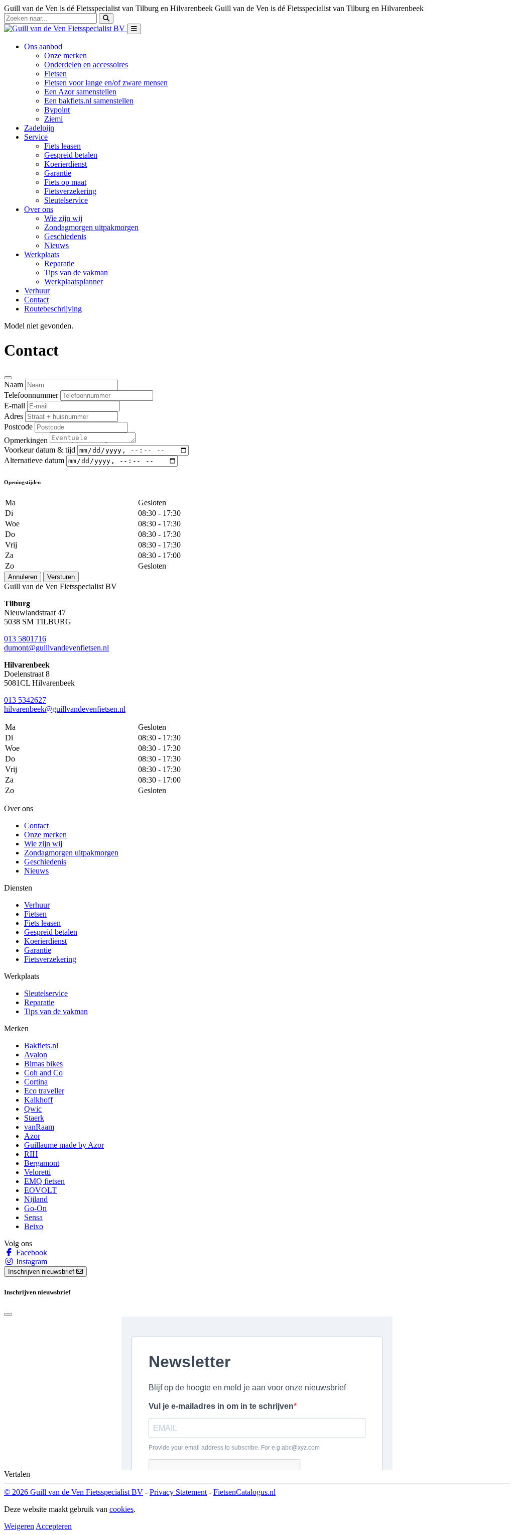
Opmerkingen (26, 440)
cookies (121, 1509)
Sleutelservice (66, 200)
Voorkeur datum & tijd (39, 450)
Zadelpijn (39, 128)
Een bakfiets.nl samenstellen (89, 100)
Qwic (33, 1109)
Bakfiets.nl (41, 1045)
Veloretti (37, 1172)
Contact (36, 299)
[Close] (8, 377)
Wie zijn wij (63, 218)
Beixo (33, 1226)
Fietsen (55, 73)
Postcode (18, 426)
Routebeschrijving (53, 308)
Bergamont (41, 1163)
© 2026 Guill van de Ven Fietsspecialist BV (73, 1492)
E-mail (14, 405)
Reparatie (59, 263)
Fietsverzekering (70, 191)
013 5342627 (25, 700)
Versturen (61, 577)
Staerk (34, 1118)
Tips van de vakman (76, 272)
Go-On (35, 1208)
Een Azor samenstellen (80, 91)
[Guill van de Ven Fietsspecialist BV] (65, 28)
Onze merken (65, 55)
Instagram (30, 1261)
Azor (32, 1136)
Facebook (30, 1252)
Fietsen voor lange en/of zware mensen (106, 82)
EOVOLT (40, 1190)
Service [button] (36, 137)
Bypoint (57, 109)
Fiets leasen (62, 146)
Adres (13, 416)
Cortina (36, 1081)
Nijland (36, 1199)
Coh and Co (43, 1072)
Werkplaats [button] (41, 254)
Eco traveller (44, 1090)
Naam (13, 384)
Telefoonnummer (31, 395)
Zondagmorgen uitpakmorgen (91, 227)
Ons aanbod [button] (43, 46)
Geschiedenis (65, 236)
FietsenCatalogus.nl (244, 1492)
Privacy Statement (178, 1492)
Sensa (33, 1217)
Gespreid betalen (70, 155)
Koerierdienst (65, 164)
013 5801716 (25, 638)
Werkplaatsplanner (73, 281)
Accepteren (54, 1526)
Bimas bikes (43, 1063)
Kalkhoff (38, 1099)
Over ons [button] (38, 209)
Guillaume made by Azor (64, 1145)
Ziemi (53, 119)
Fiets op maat (65, 182)
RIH (31, 1154)
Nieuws (56, 245)
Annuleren (22, 577)
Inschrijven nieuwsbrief (42, 1271)
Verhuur (37, 290)
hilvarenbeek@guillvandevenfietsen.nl (64, 709)
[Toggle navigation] (134, 29)
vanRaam (39, 1127)
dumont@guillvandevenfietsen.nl (56, 647)
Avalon (35, 1054)
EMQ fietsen (44, 1181)
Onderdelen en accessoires (86, 64)
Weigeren (19, 1526)
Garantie (57, 173)
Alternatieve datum (34, 460)
